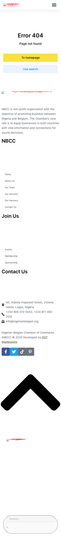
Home (8, 174)
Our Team (10, 187)
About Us (9, 181)
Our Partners (11, 200)
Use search (30, 69)
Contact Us (10, 207)
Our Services (11, 194)
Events (8, 249)
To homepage (30, 57)
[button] (54, 5)
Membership (11, 256)
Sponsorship (11, 262)
